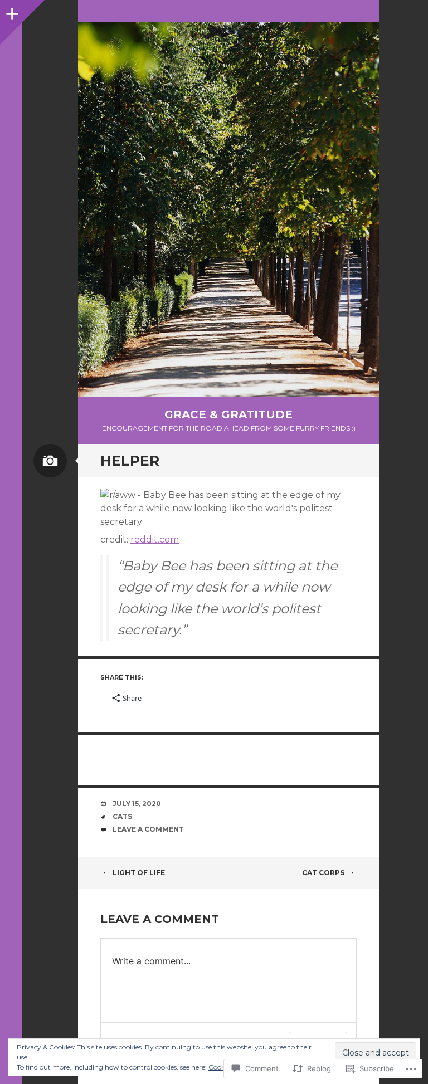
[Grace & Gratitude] (228, 209)
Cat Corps (323, 872)
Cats (122, 816)
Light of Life (139, 872)
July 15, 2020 (137, 803)
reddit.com (154, 539)
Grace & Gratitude (228, 414)
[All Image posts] (50, 460)
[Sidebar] (11, 11)
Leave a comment (148, 829)
